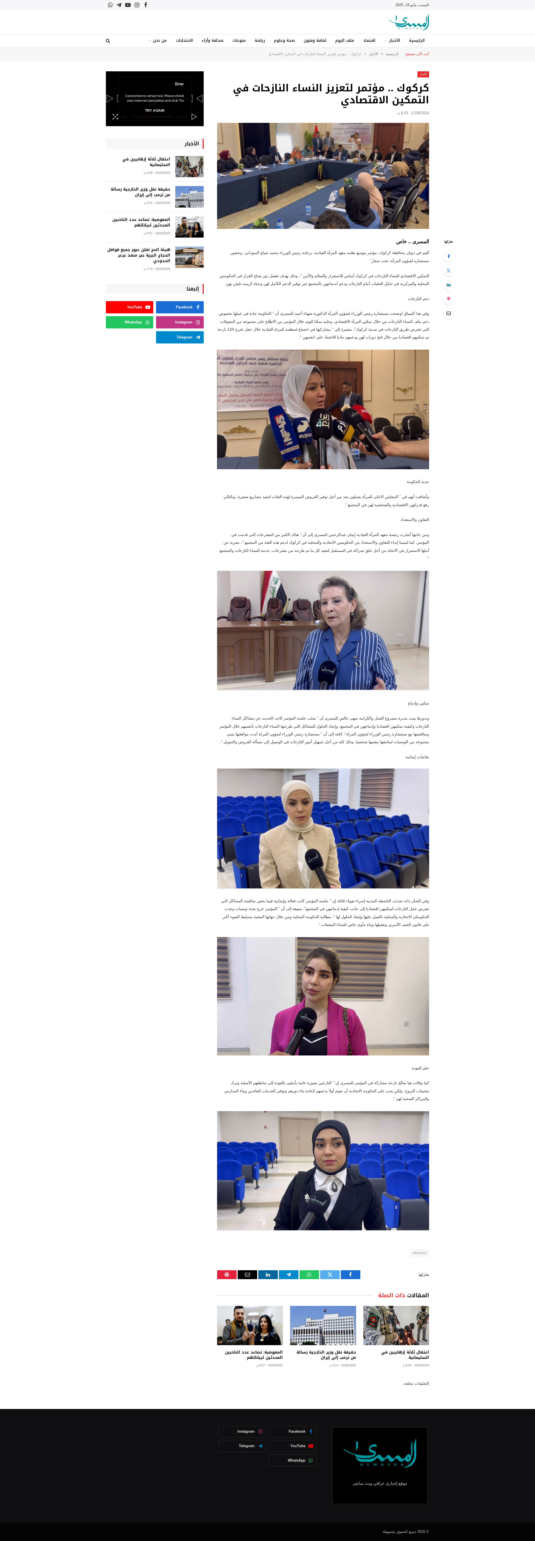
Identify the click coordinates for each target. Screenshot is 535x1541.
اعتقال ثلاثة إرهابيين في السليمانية (405, 1355)
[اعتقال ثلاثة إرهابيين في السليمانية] (396, 1325)
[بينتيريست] (448, 298)
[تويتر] (448, 270)
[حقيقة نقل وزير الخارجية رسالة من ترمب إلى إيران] (323, 1325)
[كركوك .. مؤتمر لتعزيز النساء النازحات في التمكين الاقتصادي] (323, 176)
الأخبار (394, 40)
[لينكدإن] (448, 284)
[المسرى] (409, 22)
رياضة (260, 40)
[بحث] (108, 41)
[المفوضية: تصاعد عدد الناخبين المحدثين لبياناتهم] (250, 1325)
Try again (154, 111)
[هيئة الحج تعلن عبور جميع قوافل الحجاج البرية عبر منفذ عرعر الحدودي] (189, 257)
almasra (419, 1253)
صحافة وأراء (212, 40)
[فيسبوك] (448, 256)
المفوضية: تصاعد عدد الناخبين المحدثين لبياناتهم (254, 1355)
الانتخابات (184, 40)
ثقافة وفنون (315, 40)
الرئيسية (417, 40)
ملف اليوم (344, 40)
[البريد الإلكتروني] (448, 313)
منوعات (239, 40)
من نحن (160, 40)
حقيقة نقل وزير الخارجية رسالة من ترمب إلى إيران (326, 1355)
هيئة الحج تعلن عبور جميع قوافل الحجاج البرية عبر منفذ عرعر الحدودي (138, 255)
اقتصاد (369, 40)
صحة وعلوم (284, 40)
